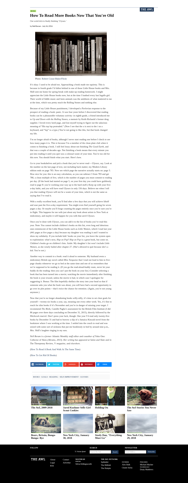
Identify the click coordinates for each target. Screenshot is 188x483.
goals (44, 377)
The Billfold (106, 465)
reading (53, 377)
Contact (66, 460)
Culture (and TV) (102, 431)
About (52, 460)
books (33, 11)
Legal (52, 463)
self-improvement (69, 377)
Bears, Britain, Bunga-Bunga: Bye (43, 436)
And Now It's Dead (39, 404)
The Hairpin (106, 468)
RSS (52, 466)
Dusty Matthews (146, 469)
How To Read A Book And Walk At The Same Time (55, 349)
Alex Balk (126, 465)
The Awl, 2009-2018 (41, 407)
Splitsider (104, 462)
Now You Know (134, 404)
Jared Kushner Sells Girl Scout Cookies (77, 409)
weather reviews (71, 431)
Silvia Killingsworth (83, 464)
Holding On (101, 407)
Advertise (67, 463)
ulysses (84, 377)
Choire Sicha (127, 468)
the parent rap (102, 404)
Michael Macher (146, 465)
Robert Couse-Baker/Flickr (54, 78)
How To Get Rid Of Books (43, 355)
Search (115, 452)
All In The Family (70, 404)
